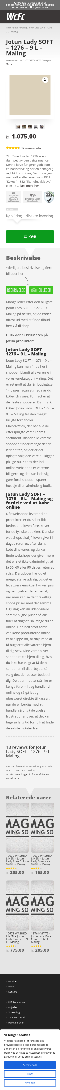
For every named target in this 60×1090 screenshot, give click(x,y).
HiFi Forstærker (16, 1002)
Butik (15, 27)
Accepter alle (30, 1065)
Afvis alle (30, 1082)
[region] (30, 1059)
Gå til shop (21, 326)
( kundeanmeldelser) (31, 147)
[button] (45, 80)
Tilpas (30, 1073)
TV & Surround (16, 1017)
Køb (32, 236)
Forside (12, 981)
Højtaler (12, 1007)
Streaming (14, 1012)
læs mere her (29, 186)
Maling (23, 27)
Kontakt (12, 991)
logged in (26, 774)
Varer (11, 986)
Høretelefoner (16, 1022)
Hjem (8, 27)
